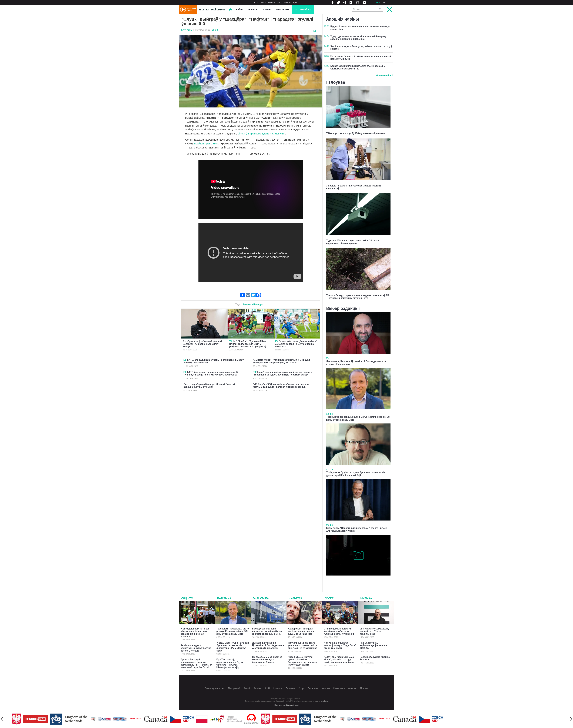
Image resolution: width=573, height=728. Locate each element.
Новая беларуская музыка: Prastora (375, 658)
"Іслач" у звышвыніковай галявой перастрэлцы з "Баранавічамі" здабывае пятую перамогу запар (282, 373)
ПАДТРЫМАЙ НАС (303, 9)
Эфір (295, 2)
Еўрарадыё (186, 30)
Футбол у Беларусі (253, 304)
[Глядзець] (315, 31)
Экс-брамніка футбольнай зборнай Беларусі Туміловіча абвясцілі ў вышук (202, 344)
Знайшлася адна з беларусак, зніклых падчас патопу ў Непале (361, 47)
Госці (256, 2)
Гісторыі (267, 9)
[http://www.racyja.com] (80, 719)
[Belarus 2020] (22, 719)
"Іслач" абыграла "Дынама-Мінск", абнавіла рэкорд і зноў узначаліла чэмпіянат (296, 344)
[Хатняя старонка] (212, 9)
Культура (295, 598)
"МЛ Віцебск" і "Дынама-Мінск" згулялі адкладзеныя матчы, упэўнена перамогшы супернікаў (248, 344)
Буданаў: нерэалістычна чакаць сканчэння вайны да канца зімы (360, 28)
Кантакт (326, 688)
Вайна (239, 9)
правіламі (324, 701)
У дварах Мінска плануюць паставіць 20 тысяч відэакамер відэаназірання (352, 242)
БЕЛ (378, 2)
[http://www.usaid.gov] (91, 719)
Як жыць (252, 9)
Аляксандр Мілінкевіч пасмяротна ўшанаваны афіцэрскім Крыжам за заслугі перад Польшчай (357, 580)
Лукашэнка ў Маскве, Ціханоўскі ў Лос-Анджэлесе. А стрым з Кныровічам (268, 645)
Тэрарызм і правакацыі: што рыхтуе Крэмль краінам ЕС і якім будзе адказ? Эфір (232, 631)
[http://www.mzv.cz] (121, 719)
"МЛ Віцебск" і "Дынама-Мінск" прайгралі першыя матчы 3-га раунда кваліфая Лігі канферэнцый (281, 385)
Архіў (267, 688)
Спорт (215, 30)
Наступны (571, 719)
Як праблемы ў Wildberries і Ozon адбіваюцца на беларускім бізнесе (267, 660)
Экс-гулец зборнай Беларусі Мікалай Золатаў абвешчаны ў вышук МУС (209, 385)
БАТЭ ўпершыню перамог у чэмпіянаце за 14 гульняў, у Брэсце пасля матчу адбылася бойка (211, 373)
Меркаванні (282, 9)
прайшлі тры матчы (206, 143)
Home (230, 9)
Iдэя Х (279, 2)
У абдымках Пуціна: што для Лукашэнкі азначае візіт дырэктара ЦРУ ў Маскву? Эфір (356, 474)
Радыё (247, 688)
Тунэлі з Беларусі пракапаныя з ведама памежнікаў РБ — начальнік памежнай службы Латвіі (357, 296)
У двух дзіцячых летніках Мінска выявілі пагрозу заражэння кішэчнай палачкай (358, 38)
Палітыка (224, 598)
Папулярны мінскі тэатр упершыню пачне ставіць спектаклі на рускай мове (302, 645)
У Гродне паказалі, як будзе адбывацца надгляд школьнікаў (353, 187)
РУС (384, 2)
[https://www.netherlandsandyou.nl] (56, 719)
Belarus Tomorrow (268, 2)
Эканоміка (261, 598)
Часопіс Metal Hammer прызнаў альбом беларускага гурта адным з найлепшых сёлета (303, 661)
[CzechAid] (168, 719)
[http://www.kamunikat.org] (106, 719)
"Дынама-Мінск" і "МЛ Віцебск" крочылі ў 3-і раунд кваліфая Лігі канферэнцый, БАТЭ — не (281, 361)
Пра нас (364, 688)
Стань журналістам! (215, 688)
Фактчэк (287, 2)
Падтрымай (234, 688)
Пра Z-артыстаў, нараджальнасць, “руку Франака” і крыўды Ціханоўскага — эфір (229, 663)
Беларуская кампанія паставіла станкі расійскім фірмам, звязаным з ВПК (357, 67)
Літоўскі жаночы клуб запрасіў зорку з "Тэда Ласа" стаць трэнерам (340, 645)
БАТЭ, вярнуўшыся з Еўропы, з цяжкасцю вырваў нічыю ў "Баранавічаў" (214, 361)
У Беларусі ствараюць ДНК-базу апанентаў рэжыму (355, 133)
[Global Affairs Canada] (142, 719)
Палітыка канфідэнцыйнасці (286, 705)
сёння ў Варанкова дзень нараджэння (261, 133)
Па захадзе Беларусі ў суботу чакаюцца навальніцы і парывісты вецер (360, 57)
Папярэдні (2, 719)
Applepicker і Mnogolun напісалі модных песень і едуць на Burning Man (302, 631)
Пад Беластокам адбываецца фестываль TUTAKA (374, 645)
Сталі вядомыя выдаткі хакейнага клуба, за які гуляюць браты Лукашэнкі (339, 631)
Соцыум (187, 598)
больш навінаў (384, 75)
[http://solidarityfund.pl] (212, 719)
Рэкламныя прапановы (345, 688)
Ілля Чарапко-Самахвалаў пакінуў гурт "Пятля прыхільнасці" (374, 631)
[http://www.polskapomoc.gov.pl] (238, 719)
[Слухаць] (331, 414)
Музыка (366, 598)
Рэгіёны (257, 688)
